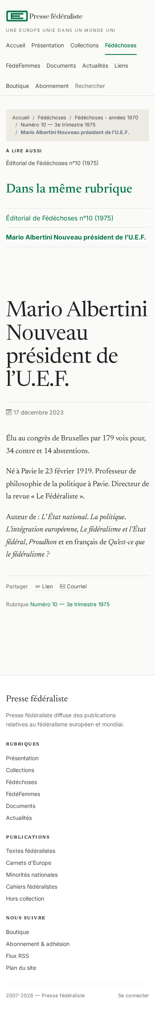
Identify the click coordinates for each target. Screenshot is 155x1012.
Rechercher (90, 85)
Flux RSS (17, 955)
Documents (61, 65)
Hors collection (25, 898)
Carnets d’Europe (28, 862)
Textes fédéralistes (30, 850)
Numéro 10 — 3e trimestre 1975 (58, 125)
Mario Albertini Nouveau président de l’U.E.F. (76, 237)
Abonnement (52, 85)
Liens (121, 65)
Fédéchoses (121, 45)
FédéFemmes (23, 65)
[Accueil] (45, 16)
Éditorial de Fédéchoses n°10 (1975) (52, 163)
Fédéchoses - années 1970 (106, 118)
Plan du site (21, 967)
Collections (84, 45)
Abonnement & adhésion (38, 943)
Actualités (95, 65)
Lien (47, 586)
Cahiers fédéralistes (31, 886)
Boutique (17, 85)
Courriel (76, 586)
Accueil (15, 45)
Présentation (47, 45)
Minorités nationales (32, 874)
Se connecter (133, 995)
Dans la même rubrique (69, 189)
